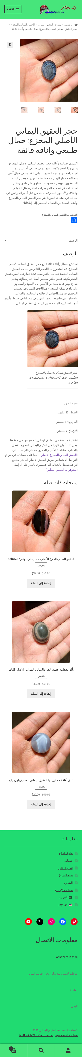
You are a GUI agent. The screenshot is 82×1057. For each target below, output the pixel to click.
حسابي (68, 860)
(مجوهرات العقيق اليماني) (62, 469)
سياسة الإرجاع (64, 890)
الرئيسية (68, 24)
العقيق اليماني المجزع (23, 24)
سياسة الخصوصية (66, 1035)
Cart (19, 1047)
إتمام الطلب (65, 868)
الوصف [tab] (73, 240)
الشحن (68, 883)
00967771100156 (67, 957)
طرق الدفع (66, 853)
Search (41, 1050)
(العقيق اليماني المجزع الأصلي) (58, 455)
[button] (10, 45)
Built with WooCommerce (36, 1035)
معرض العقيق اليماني (49, 24)
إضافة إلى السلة (41, 583)
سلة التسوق (65, 875)
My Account (68, 1050)
